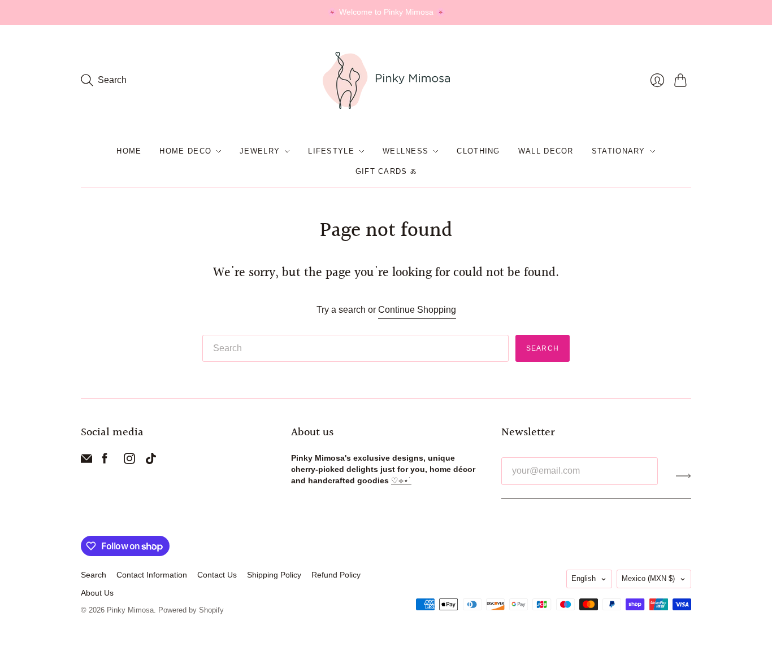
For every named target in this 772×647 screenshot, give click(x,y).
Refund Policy (336, 574)
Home (128, 151)
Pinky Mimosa (130, 610)
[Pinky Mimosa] (386, 80)
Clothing (478, 151)
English (583, 578)
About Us (97, 592)
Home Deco (185, 151)
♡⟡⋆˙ (401, 480)
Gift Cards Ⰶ (386, 171)
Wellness (405, 151)
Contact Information (151, 574)
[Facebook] (104, 461)
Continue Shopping (417, 309)
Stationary (618, 151)
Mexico (648, 578)
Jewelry (260, 151)
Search (542, 348)
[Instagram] (129, 461)
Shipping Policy (274, 574)
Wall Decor (546, 151)
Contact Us (217, 574)
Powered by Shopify (191, 610)
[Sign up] (683, 475)
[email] (86, 461)
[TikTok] (151, 461)
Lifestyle (331, 151)
